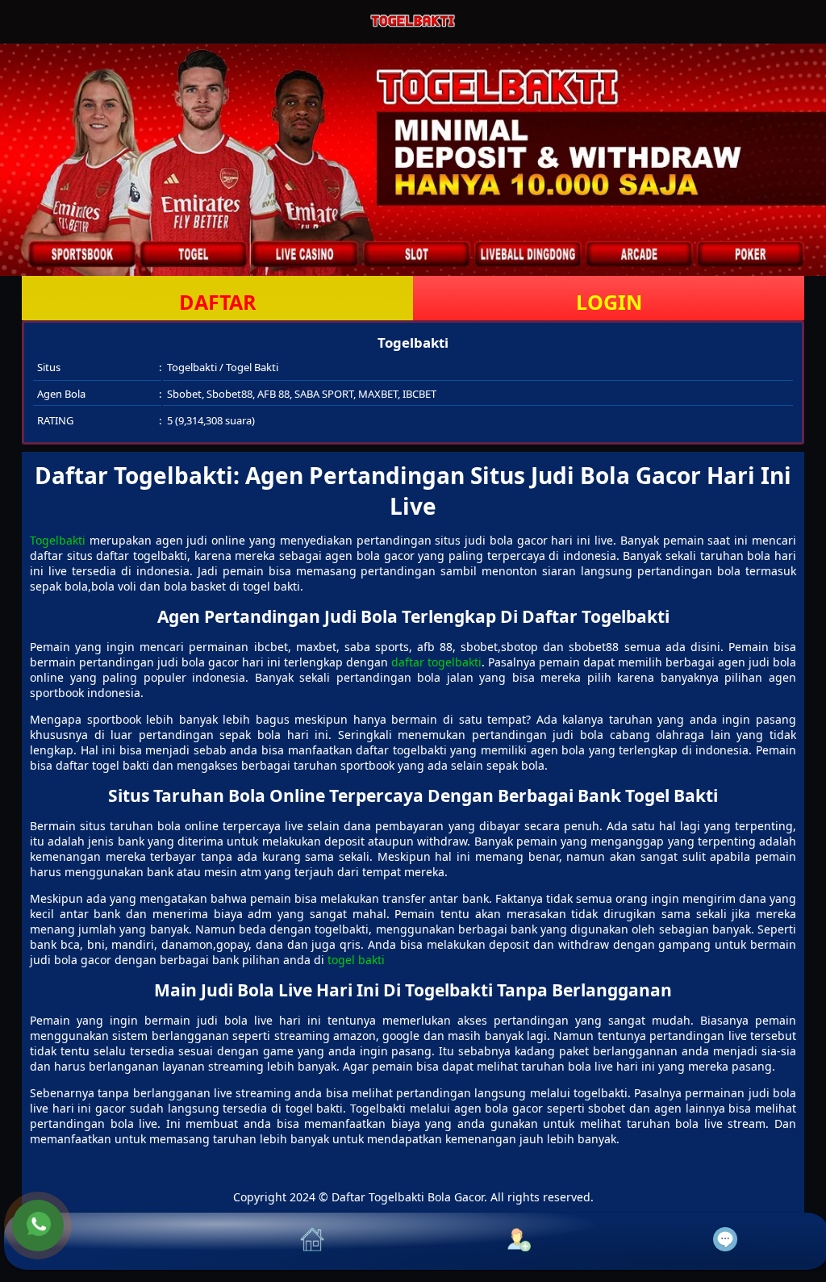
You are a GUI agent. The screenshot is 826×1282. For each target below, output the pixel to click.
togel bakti (356, 959)
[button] (107, 1241)
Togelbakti (58, 540)
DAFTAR (218, 301)
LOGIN (609, 301)
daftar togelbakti (436, 662)
